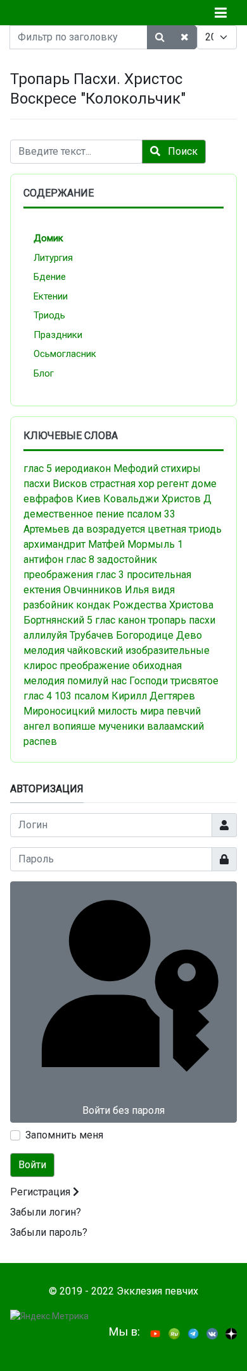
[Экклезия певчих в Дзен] (231, 1332)
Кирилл (129, 696)
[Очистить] (184, 37)
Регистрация (41, 1192)
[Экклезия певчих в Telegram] (193, 1332)
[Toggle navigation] (221, 13)
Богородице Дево (159, 635)
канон (132, 620)
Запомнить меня (64, 1135)
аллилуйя (45, 635)
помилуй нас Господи (117, 681)
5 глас (101, 620)
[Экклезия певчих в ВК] (212, 1332)
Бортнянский (53, 620)
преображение (95, 666)
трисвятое (194, 681)
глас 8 (80, 559)
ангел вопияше (59, 726)
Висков (70, 484)
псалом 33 (151, 514)
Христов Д (187, 499)
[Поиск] (160, 37)
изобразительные (167, 650)
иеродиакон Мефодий (106, 468)
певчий (184, 711)
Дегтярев (172, 696)
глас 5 (37, 468)
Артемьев (46, 529)
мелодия (44, 650)
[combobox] (76, 152)
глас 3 (110, 575)
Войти (32, 1165)
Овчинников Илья (106, 590)
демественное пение (73, 514)
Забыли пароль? (48, 1232)
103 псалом (81, 696)
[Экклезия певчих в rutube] (174, 1332)
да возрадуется (108, 529)
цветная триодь (185, 529)
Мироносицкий (59, 711)
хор (146, 484)
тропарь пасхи (181, 620)
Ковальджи (131, 499)
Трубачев (91, 635)
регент (173, 484)
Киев (88, 499)
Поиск (181, 151)
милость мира (131, 711)
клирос (40, 666)
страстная (113, 484)
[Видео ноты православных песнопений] (155, 1332)
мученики (121, 726)
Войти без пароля (123, 1110)
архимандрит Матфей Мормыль (99, 544)
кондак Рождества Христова (144, 605)
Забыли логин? (45, 1212)
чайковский (95, 650)
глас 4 (37, 696)
